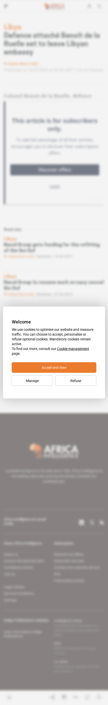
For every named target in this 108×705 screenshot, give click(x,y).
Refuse (75, 381)
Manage (32, 381)
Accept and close (54, 367)
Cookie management (73, 349)
